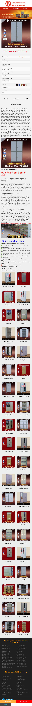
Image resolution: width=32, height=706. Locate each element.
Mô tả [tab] (27, 99)
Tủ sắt (18, 684)
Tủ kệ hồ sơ (19, 694)
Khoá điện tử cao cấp (7, 667)
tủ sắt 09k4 (8, 323)
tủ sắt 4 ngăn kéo (8, 598)
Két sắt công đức (21, 658)
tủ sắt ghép (23, 286)
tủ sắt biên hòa (8, 415)
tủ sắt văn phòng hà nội (8, 562)
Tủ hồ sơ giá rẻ (5, 687)
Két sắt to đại (5, 654)
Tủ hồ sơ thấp (20, 676)
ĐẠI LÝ (25, 8)
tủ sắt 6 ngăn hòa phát (8, 360)
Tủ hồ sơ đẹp (5, 676)
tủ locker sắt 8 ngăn (8, 378)
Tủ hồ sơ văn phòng (21, 687)
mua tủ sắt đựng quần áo (23, 452)
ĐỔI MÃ (6, 8)
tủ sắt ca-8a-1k (8, 634)
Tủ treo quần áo (20, 681)
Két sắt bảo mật (6, 656)
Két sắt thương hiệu (7, 657)
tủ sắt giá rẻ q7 (23, 543)
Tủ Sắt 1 (23, 378)
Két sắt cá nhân (20, 656)
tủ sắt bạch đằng (9, 433)
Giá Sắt (4, 694)
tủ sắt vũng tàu (8, 305)
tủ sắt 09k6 (8, 579)
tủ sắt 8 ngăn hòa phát (23, 598)
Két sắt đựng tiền (6, 651)
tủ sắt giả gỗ (9, 525)
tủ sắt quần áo (23, 360)
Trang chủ (8, 701)
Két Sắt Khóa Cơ (21, 660)
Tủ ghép (4, 682)
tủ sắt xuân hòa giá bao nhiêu (23, 562)
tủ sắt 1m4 (23, 323)
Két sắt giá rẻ (20, 653)
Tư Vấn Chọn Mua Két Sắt (8, 660)
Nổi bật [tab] (5, 99)
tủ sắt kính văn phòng (23, 396)
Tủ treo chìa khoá (21, 679)
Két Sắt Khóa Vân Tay (7, 661)
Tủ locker (19, 682)
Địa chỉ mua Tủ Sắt (23, 634)
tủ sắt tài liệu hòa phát (8, 286)
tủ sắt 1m (23, 579)
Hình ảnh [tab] (16, 99)
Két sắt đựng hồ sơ (21, 663)
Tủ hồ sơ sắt (5, 679)
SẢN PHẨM (16, 8)
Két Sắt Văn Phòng (21, 661)
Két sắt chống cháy (21, 657)
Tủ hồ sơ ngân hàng (7, 688)
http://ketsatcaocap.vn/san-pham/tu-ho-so (15, 270)
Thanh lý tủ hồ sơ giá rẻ (8, 689)
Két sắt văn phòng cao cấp (8, 663)
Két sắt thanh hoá (21, 648)
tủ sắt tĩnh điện (8, 543)
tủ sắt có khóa (23, 470)
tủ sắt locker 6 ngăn (23, 415)
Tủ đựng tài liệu (6, 685)
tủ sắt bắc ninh (8, 470)
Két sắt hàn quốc (6, 653)
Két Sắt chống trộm (21, 664)
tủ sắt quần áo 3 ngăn (23, 506)
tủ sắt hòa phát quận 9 (8, 396)
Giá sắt (4, 681)
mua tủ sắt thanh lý (8, 451)
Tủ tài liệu (19, 678)
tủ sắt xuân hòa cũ (23, 305)
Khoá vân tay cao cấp (22, 666)
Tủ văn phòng (20, 688)
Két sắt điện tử (5, 650)
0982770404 (24, 701)
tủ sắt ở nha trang (23, 488)
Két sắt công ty (20, 654)
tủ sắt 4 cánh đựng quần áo (8, 342)
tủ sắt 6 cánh (8, 616)
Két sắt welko (20, 651)
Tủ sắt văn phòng (6, 678)
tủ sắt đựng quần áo (23, 616)
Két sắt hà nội (20, 650)
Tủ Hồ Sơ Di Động (6, 692)
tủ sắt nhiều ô (8, 506)
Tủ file (3, 684)
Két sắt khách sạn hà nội (23, 647)
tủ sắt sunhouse (23, 525)
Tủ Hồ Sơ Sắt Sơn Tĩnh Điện (23, 692)
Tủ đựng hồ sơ (20, 685)
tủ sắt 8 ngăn (23, 341)
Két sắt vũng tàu (6, 648)
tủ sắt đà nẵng (8, 488)
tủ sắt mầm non (23, 433)
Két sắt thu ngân (6, 658)
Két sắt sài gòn (5, 645)
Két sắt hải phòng (21, 645)
